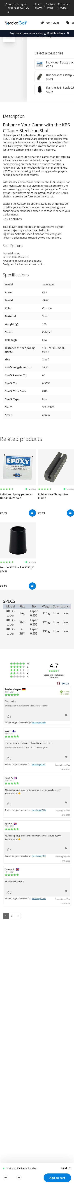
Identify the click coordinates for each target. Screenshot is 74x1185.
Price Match (39, 6)
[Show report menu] (66, 716)
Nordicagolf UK (39, 810)
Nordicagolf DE (39, 722)
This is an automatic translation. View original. (26, 705)
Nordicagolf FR (39, 855)
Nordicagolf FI (38, 764)
